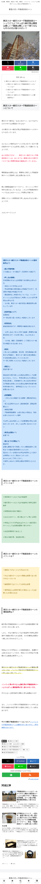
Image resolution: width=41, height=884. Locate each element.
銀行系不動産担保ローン (10, 752)
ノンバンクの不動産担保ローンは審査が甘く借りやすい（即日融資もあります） (20, 724)
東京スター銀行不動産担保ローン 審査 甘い (16, 749)
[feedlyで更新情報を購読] (11, 775)
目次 (17, 77)
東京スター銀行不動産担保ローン (13, 746)
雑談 (5, 741)
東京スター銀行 (14, 741)
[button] (33, 68)
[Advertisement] (18, 234)
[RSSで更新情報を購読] (30, 775)
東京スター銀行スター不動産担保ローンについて (21, 81)
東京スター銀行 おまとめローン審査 (14, 744)
